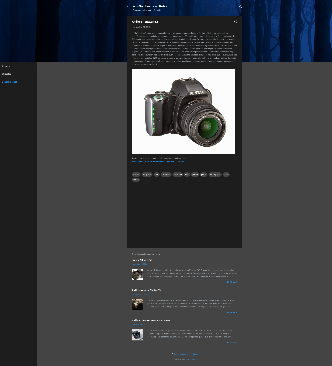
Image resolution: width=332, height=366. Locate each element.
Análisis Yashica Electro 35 (146, 290)
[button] (235, 22)
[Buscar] (240, 7)
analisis (136, 174)
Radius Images (190, 359)
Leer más (232, 282)
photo (203, 174)
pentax (195, 174)
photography (215, 174)
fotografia (166, 174)
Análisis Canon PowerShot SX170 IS (151, 320)
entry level (147, 174)
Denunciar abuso (9, 82)
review (136, 180)
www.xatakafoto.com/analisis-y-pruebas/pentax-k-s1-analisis (158, 161)
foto (156, 174)
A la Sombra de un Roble (150, 6)
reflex (226, 174)
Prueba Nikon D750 (142, 260)
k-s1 (187, 174)
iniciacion (178, 174)
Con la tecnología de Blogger (186, 354)
